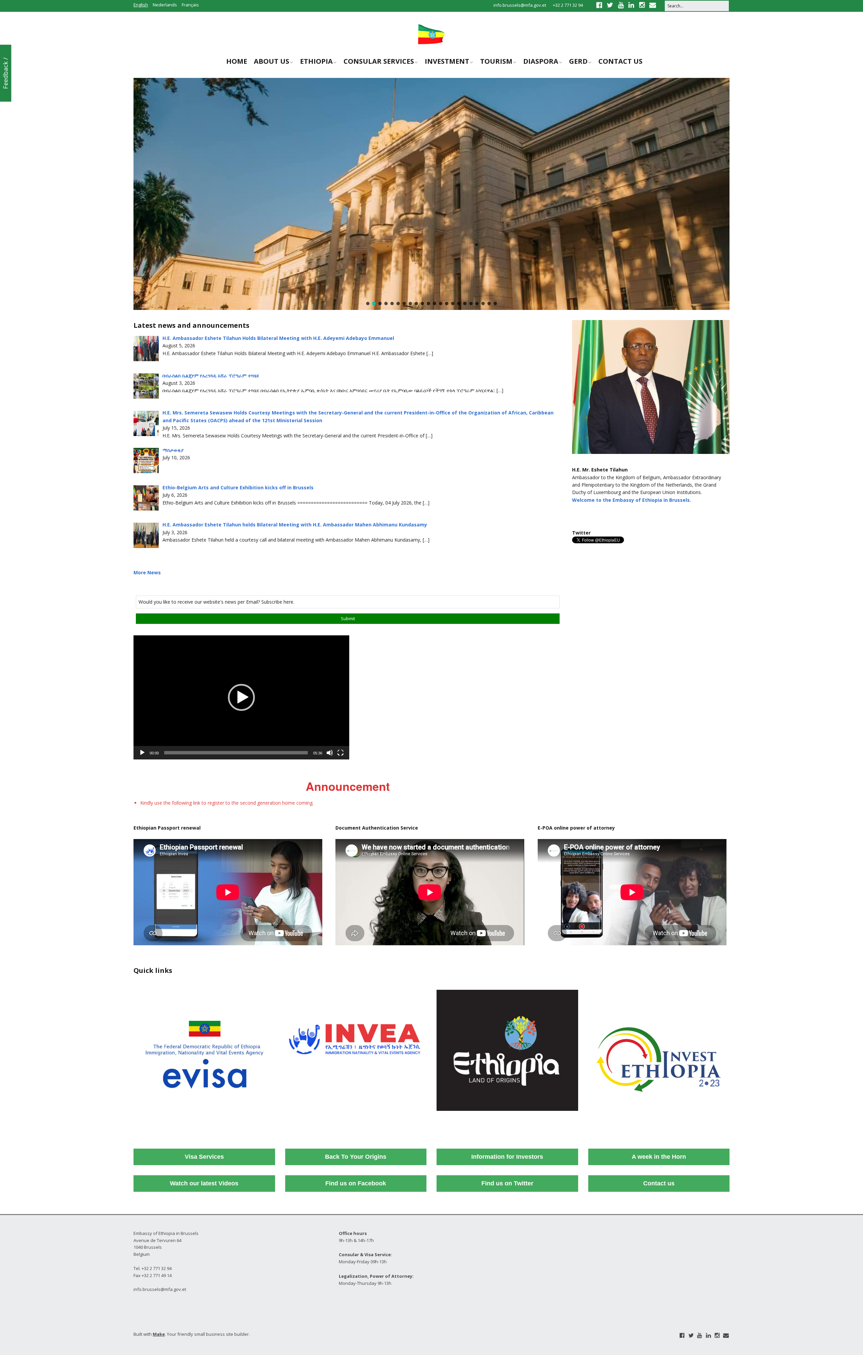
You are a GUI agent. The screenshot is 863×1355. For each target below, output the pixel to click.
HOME (236, 61)
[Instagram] (717, 1335)
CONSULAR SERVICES (379, 61)
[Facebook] (682, 1335)
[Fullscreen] (340, 752)
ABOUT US (271, 61)
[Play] (142, 752)
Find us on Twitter (507, 1183)
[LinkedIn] (708, 1335)
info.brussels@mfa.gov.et (520, 5)
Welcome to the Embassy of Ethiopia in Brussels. (631, 500)
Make (159, 1334)
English (140, 5)
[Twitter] (691, 1335)
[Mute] (329, 752)
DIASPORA (540, 61)
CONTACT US (620, 61)
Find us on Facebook (355, 1183)
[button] (367, 303)
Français (190, 5)
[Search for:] (697, 6)
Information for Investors (507, 1156)
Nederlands (165, 5)
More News (147, 572)
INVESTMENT (447, 61)
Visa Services (204, 1156)
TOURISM (496, 61)
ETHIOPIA (316, 61)
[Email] (726, 1335)
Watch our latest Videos (204, 1183)
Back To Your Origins (355, 1156)
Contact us (659, 1183)
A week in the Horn (659, 1156)
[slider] (236, 752)
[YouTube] (700, 1335)
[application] (241, 697)
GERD (578, 61)
